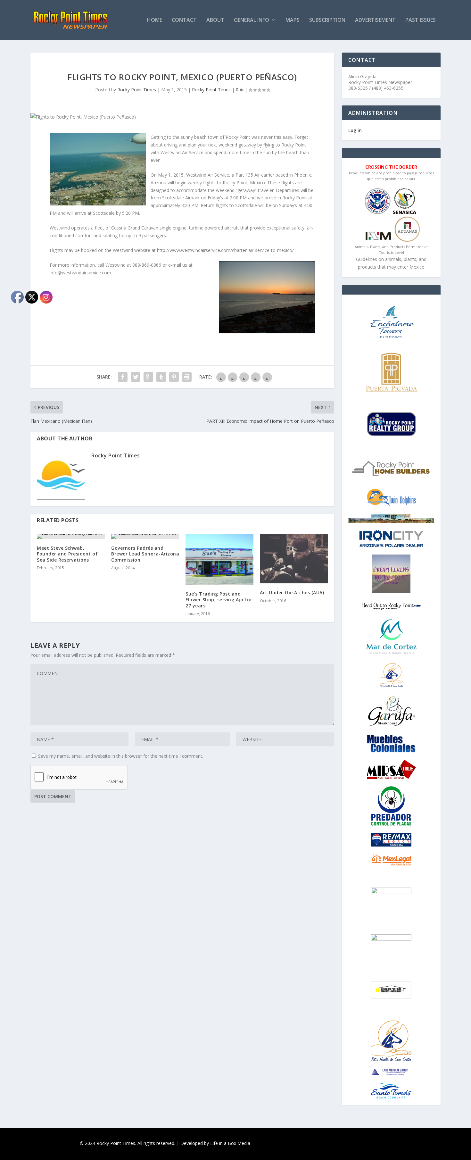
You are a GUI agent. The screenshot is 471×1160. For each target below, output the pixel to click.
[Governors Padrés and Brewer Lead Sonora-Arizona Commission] (145, 536)
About (215, 20)
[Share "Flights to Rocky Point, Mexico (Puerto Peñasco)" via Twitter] (135, 377)
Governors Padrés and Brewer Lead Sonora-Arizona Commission (145, 554)
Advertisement (375, 20)
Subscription (327, 20)
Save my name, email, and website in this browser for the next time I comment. (120, 756)
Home (154, 20)
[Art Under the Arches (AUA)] (294, 558)
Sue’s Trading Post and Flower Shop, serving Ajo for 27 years (219, 599)
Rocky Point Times (136, 90)
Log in (355, 130)
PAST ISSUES (420, 20)
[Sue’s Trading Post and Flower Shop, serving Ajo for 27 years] (219, 559)
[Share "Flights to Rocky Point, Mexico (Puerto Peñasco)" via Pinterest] (174, 377)
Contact (184, 20)
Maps (292, 20)
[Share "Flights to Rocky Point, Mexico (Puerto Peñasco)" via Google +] (148, 377)
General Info (251, 20)
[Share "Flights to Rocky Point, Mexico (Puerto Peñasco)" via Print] (186, 377)
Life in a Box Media (230, 1143)
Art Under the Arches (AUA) (292, 592)
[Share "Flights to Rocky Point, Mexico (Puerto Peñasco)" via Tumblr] (161, 377)
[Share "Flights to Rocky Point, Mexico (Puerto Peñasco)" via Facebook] (122, 377)
